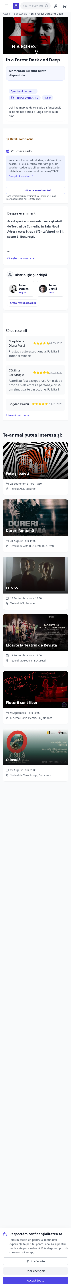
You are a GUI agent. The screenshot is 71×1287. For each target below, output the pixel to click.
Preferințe (38, 1261)
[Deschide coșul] (64, 6)
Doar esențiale (35, 1271)
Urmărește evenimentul (36, 190)
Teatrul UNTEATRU (26, 97)
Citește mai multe (19, 258)
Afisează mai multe (17, 415)
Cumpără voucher (20, 176)
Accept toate (35, 1280)
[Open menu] (6, 6)
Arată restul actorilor (23, 303)
